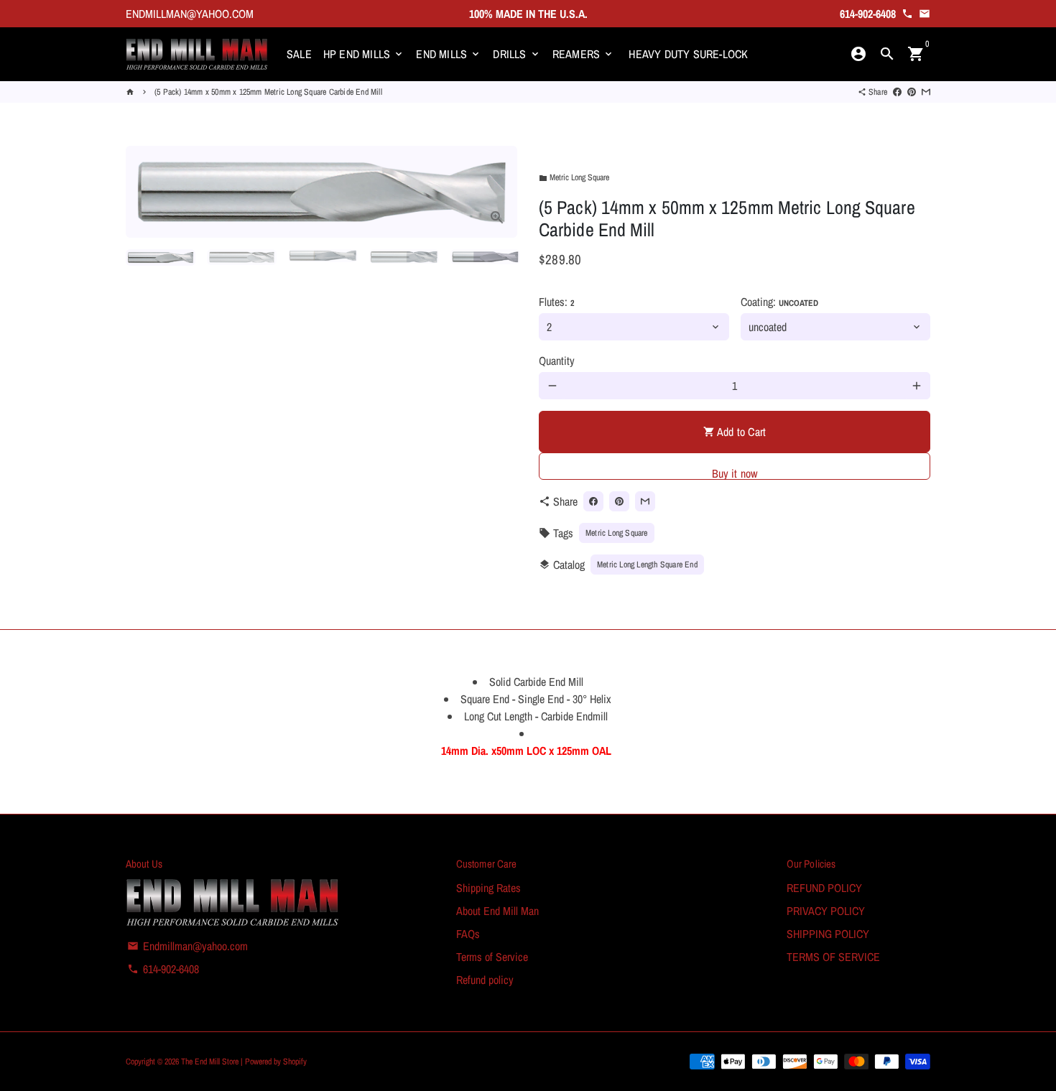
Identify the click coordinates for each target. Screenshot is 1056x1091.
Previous (145, 191)
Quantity (557, 360)
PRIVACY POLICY (826, 911)
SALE (299, 54)
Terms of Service (492, 957)
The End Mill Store (211, 1061)
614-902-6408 (163, 969)
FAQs (468, 934)
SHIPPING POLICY (828, 934)
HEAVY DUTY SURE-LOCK (688, 54)
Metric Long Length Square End (647, 564)
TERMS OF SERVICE (833, 957)
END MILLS (448, 54)
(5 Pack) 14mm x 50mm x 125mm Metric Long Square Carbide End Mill (268, 92)
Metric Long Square (574, 177)
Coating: (779, 302)
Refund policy (485, 980)
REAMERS (583, 54)
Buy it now (735, 472)
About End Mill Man (497, 911)
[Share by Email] (926, 92)
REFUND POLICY (824, 888)
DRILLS (516, 54)
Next (497, 191)
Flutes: (556, 302)
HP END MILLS (364, 54)
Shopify (295, 1061)
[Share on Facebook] (897, 92)
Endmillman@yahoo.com (187, 946)
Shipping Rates (488, 888)
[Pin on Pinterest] (911, 92)
